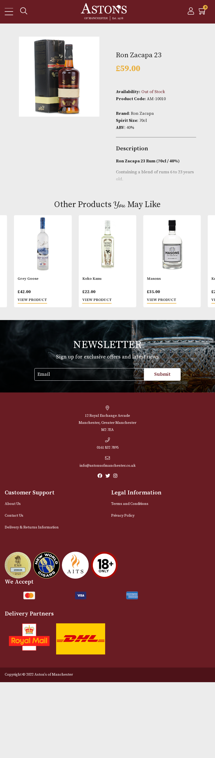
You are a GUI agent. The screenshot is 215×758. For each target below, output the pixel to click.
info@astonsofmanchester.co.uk (108, 465)
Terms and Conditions (129, 503)
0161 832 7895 (108, 447)
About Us (13, 503)
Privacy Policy (123, 515)
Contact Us (14, 515)
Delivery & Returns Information (32, 527)
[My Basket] (203, 12)
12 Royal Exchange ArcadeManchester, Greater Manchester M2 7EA (107, 422)
